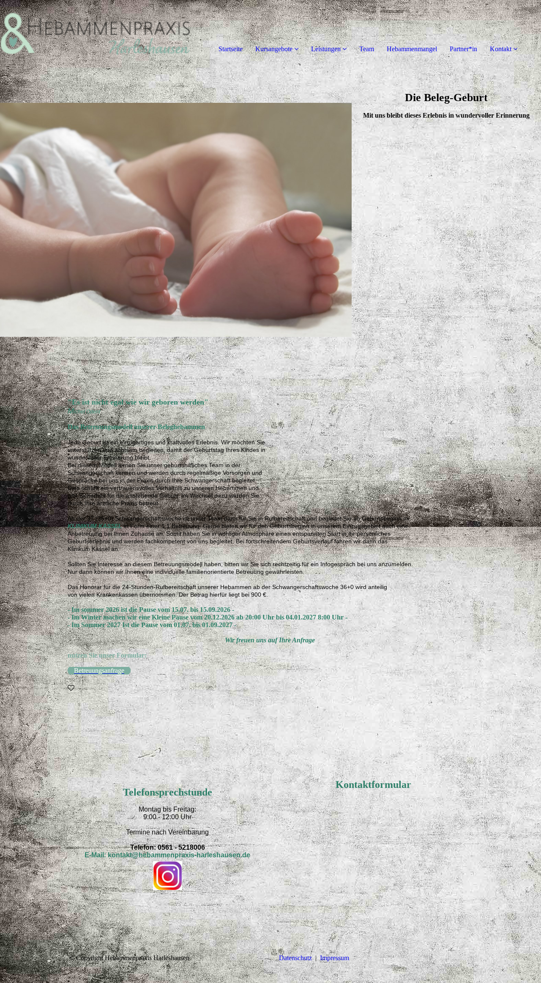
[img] (97, 34)
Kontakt (500, 48)
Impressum (334, 957)
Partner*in (463, 48)
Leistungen (326, 48)
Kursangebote (273, 48)
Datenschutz (295, 957)
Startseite (231, 48)
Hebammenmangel (412, 48)
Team (366, 48)
